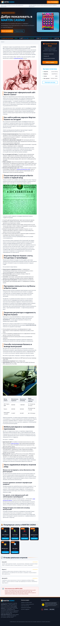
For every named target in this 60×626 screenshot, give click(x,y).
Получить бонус (19, 31)
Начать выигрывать (7, 31)
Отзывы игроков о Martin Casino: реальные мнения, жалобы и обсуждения (43, 6)
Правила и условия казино (26, 602)
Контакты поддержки (25, 609)
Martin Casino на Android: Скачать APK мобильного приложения (12, 6)
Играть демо (5, 538)
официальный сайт (18, 58)
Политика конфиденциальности (27, 604)
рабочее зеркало (15, 443)
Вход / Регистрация (53, 2)
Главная (2, 41)
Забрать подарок (50, 62)
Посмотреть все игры (50, 82)
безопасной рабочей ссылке (23, 169)
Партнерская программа (26, 607)
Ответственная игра (25, 605)
